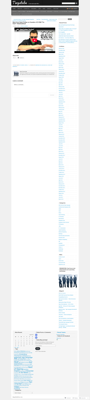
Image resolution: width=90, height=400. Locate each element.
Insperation (25, 369)
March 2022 (61, 67)
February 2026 (61, 48)
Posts (69, 8)
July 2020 (61, 79)
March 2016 (61, 132)
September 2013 (62, 174)
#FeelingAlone (17, 352)
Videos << (15, 11)
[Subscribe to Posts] (36, 335)
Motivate (25, 377)
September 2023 (62, 56)
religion (19, 382)
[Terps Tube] (57, 339)
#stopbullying (23, 354)
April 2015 (61, 149)
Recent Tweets (61, 332)
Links (44, 8)
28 (18, 345)
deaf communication (26, 364)
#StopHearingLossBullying (20, 356)
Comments (75, 8)
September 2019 (62, 90)
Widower (23, 387)
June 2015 (61, 145)
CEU (23, 360)
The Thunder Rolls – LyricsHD (64, 34)
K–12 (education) (63, 11)
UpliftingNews (24, 385)
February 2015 (61, 153)
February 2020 (61, 86)
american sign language (41, 65)
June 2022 (61, 65)
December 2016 (62, 119)
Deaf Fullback (22, 365)
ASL (47, 65)
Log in (60, 258)
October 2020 (61, 75)
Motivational (29, 377)
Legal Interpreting (62, 229)
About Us (20, 8)
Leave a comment (24, 26)
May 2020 (61, 82)
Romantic (27, 382)
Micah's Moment (20, 377)
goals (27, 367)
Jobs (39, 8)
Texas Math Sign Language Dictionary (66, 322)
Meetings (60, 233)
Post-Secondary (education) (64, 235)
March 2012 (61, 199)
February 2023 (61, 63)
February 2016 (61, 134)
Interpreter (30, 371)
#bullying (22, 351)
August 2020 (61, 77)
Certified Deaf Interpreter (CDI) (64, 207)
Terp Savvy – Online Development (65, 314)
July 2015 (61, 143)
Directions (55, 8)
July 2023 (61, 60)
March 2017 (61, 115)
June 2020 (61, 80)
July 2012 (61, 195)
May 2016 (61, 128)
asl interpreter (22, 359)
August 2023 (61, 58)
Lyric (24, 375)
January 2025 (61, 52)
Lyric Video (29, 375)
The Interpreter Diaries (63, 324)
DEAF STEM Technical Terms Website (66, 295)
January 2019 (61, 100)
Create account (62, 256)
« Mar (15, 347)
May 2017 (61, 111)
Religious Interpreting (27, 14)
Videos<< (49, 8)
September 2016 (62, 121)
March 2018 (61, 105)
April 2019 (61, 96)
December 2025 (62, 50)
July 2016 (61, 124)
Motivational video (18, 378)
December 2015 (62, 138)
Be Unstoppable (62, 32)
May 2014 (61, 161)
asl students (28, 359)
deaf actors (21, 362)
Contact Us (26, 8)
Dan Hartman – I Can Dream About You (66, 37)
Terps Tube (59, 338)
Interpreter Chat (16, 14)
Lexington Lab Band (28, 374)
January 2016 (61, 136)
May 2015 (61, 147)
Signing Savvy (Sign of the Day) (65, 302)
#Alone (18, 351)
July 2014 (61, 159)
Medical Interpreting (62, 231)
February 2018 (61, 107)
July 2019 (61, 92)
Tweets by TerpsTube (60, 334)
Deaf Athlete (26, 362)
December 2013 (62, 170)
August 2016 (61, 122)
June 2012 (61, 197)
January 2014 (61, 168)
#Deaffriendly (27, 351)
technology (20, 385)
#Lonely (30, 352)
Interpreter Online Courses (64, 222)
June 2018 (61, 103)
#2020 (15, 351)
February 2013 (61, 183)
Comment (52, 95)
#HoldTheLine (23, 352)
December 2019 (62, 88)
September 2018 (62, 101)
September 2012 (62, 191)
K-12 (21, 374)
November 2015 (62, 140)
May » (18, 347)
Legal (23, 374)
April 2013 (61, 180)
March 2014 (61, 164)
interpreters (16, 372)
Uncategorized (61, 245)
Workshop (26, 387)
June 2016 (61, 126)
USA (28, 385)
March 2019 (61, 98)
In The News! (43, 11)
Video (16, 387)
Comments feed (62, 262)
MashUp (15, 377)
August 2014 (61, 157)
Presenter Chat (62, 237)
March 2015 (61, 151)
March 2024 (61, 54)
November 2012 (62, 187)
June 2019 (61, 94)
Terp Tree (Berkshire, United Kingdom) (66, 318)
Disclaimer (33, 8)
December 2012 (62, 185)
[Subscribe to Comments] (36, 338)
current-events (29, 360)
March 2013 (61, 182)
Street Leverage (62, 312)
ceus (25, 360)
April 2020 (61, 84)
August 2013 (61, 176)
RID (59, 241)
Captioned (20, 360)
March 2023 (61, 61)
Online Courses (21, 380)
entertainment (23, 367)
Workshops (61, 249)
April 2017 (61, 113)
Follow (37, 348)
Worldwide (49, 11)
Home (14, 8)
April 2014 (61, 162)
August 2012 (61, 193)
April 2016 (61, 130)
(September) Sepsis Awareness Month (66, 35)
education (18, 367)
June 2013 (61, 178)
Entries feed (61, 260)
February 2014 (61, 166)
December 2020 (62, 73)
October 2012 (61, 189)
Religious (22, 382)
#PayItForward (16, 354)
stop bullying (25, 384)
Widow (20, 387)
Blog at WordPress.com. (18, 397)
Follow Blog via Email (41, 340)
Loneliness (20, 375)
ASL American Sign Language (33, 11)
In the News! (23, 373)
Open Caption (27, 380)
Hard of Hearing (21, 11)
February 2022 (61, 69)
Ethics (60, 212)
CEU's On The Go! (62, 293)
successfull (16, 385)
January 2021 (61, 71)
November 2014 (62, 155)
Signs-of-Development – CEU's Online (66, 304)
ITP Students (61, 224)
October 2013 (61, 172)
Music (23, 378)
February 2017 (61, 117)
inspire (17, 371)
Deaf (49, 65)
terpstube (45, 3)
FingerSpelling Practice (63, 297)
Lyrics (26, 375)
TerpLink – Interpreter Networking (65, 320)
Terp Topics (61, 316)
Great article (61, 26)
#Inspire (27, 352)
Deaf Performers (28, 365)
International (72, 11)
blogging (16, 360)
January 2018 (61, 109)
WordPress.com (62, 264)
